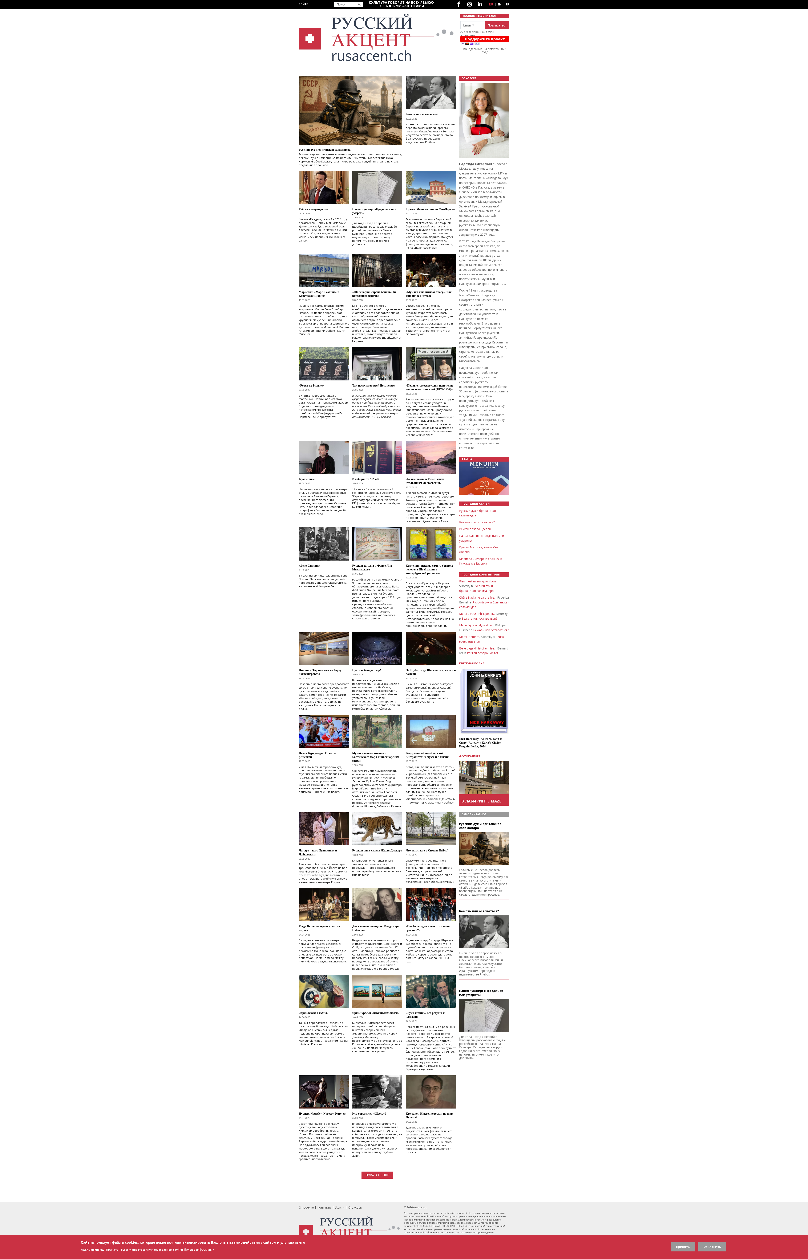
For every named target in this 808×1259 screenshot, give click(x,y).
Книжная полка (471, 663)
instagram (469, 4)
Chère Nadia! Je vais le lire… (477, 597)
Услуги (339, 1207)
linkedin (480, 4)
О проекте (306, 1207)
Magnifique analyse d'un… (476, 625)
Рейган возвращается (475, 529)
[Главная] (377, 37)
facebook (458, 4)
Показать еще (377, 1175)
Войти (303, 4)
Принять (683, 1247)
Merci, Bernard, (469, 637)
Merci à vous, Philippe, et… (477, 614)
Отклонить (712, 1247)
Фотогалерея (469, 756)
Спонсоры (355, 1207)
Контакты (324, 1207)
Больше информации (199, 1249)
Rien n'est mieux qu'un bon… (478, 581)
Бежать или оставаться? (477, 522)
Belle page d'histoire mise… (477, 648)
